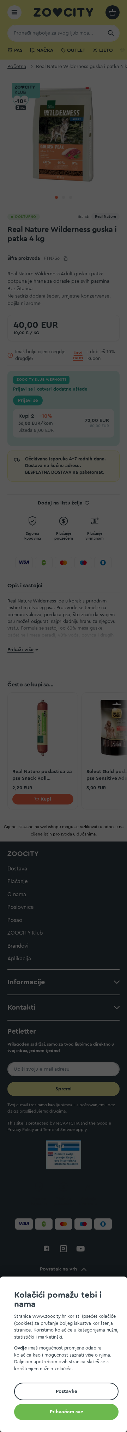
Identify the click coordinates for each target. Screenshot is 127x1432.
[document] (66, 1355)
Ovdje (20, 1348)
